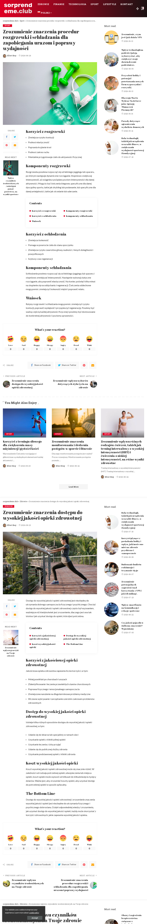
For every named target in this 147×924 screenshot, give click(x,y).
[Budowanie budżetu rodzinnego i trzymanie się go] (111, 569)
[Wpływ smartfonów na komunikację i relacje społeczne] (111, 610)
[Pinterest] (6, 145)
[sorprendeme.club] (18, 8)
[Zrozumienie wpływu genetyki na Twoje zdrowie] (10, 637)
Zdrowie (8, 506)
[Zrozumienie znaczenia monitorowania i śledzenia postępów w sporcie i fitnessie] (73, 423)
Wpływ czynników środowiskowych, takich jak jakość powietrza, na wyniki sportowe (11, 186)
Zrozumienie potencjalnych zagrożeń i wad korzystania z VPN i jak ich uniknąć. (131, 587)
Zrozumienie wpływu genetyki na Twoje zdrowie (11, 651)
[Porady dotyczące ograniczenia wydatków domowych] (111, 126)
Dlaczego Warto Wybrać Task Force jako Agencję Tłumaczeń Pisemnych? (131, 103)
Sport (7, 25)
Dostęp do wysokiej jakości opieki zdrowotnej (77, 637)
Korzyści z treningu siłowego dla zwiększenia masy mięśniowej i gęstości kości (22, 445)
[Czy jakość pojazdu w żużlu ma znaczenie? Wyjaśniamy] (111, 627)
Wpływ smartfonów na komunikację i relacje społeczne (131, 607)
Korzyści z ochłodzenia (44, 215)
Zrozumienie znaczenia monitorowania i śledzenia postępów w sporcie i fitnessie (72, 445)
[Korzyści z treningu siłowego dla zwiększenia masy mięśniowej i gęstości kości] (24, 423)
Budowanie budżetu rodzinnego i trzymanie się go (131, 567)
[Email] (14, 145)
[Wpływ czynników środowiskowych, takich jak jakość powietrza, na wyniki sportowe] (10, 167)
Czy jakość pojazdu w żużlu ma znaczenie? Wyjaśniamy (132, 625)
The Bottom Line (74, 644)
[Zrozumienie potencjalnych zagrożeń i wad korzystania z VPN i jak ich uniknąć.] (111, 589)
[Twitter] (14, 136)
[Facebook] (6, 136)
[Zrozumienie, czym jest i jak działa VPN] (111, 37)
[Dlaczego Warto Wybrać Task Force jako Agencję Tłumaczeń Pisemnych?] (111, 106)
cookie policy (34, 913)
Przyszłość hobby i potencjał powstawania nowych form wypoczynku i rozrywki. (132, 81)
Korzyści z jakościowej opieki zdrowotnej (42, 637)
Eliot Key (11, 55)
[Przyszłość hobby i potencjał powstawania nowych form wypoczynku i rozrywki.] (111, 83)
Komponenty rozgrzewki (79, 210)
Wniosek (36, 221)
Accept (35, 918)
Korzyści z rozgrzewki (44, 210)
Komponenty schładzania (79, 215)
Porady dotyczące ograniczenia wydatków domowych (132, 124)
